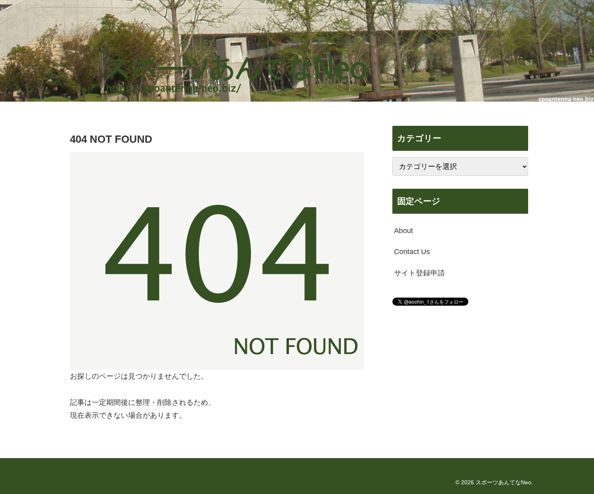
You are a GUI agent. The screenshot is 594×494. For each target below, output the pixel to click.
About (403, 231)
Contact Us (412, 252)
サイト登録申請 (419, 273)
